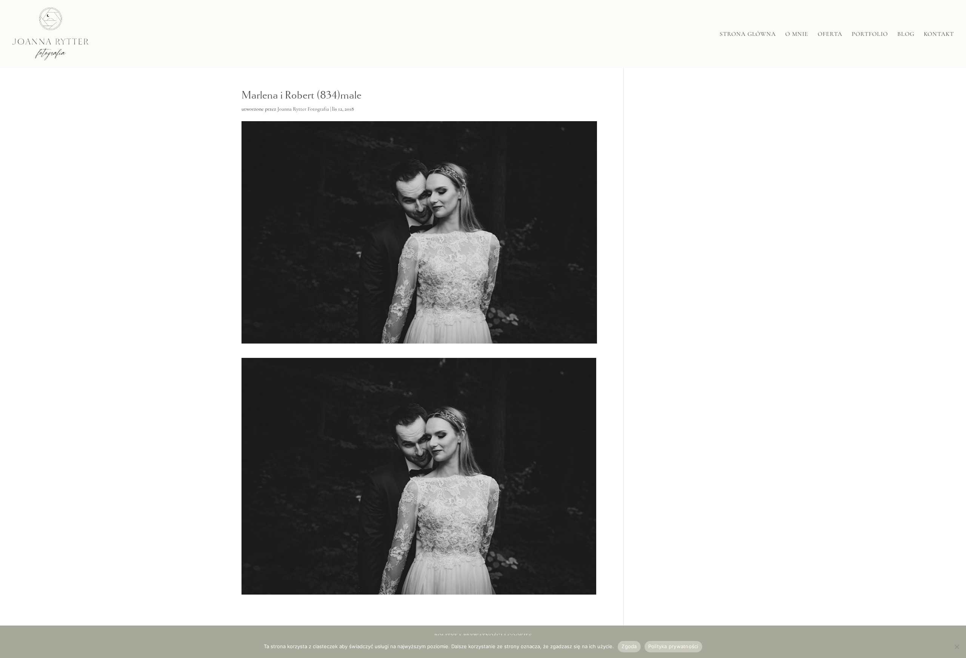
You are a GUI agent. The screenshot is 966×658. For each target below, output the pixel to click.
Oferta (830, 34)
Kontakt (939, 34)
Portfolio (870, 34)
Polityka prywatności (673, 646)
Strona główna (748, 34)
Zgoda (629, 646)
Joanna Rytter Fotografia (303, 109)
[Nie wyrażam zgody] (956, 646)
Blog (905, 34)
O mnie (796, 34)
